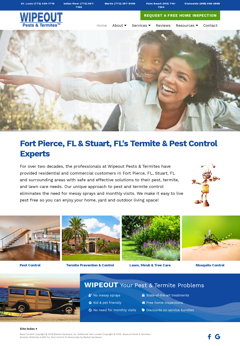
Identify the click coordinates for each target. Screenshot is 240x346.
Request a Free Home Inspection (180, 15)
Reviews (163, 25)
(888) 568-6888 (209, 3)
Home (102, 25)
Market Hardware (92, 337)
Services (140, 25)
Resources (186, 25)
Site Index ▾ (28, 328)
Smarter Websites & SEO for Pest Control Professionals (50, 337)
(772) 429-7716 (44, 3)
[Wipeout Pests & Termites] (41, 19)
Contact (210, 25)
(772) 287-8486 (124, 3)
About (118, 25)
